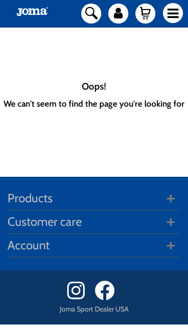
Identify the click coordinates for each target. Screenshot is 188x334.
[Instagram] (80, 297)
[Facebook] (108, 297)
